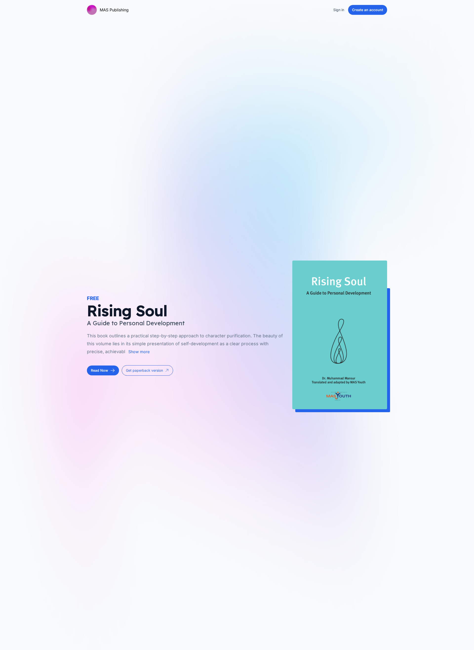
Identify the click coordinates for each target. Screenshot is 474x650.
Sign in (338, 10)
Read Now (99, 370)
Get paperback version (144, 370)
